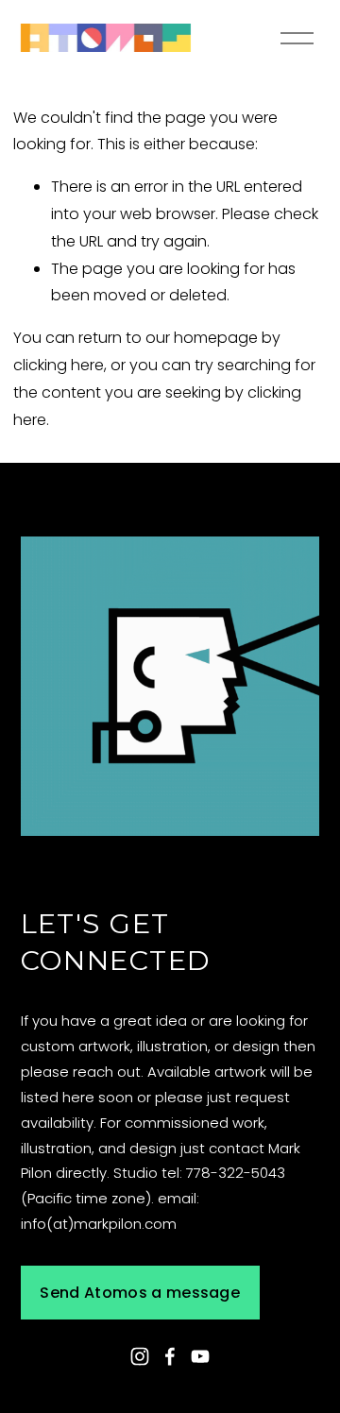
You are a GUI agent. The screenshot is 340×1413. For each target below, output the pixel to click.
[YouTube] (200, 1356)
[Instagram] (139, 1356)
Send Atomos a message (140, 1292)
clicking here (58, 365)
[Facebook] (170, 1356)
